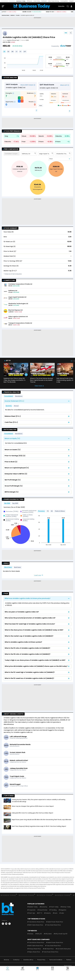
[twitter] (9, 924)
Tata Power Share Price (51, 952)
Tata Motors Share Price (36, 922)
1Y (16, 51)
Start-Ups (32, 913)
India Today (37, 1)
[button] (67, 968)
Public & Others (60, 511)
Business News (5, 15)
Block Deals (8, 567)
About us (6, 960)
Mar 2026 (7, 503)
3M (12, 51)
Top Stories (9, 796)
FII (48, 511)
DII (52, 511)
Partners (68, 960)
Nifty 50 (39, 934)
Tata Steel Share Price (54, 925)
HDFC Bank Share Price (36, 925)
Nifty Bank (48, 934)
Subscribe (61, 6)
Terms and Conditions (55, 960)
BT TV (8, 360)
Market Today (33, 907)
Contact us (16, 960)
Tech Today (54, 907)
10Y (25, 51)
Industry (48, 913)
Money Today (66, 907)
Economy (44, 907)
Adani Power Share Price (55, 922)
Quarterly (9, 406)
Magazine (63, 910)
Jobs (62, 913)
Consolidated (8, 396)
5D (8, 51)
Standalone (18, 396)
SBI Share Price (49, 949)
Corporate (32, 910)
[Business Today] (32, 6)
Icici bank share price (64, 949)
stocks (17, 15)
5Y (20, 51)
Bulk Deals (17, 567)
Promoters (41, 511)
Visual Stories (43, 910)
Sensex (31, 934)
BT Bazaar (29, 1)
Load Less (37, 575)
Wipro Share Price (34, 952)
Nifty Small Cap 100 (61, 934)
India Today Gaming (53, 1)
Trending (54, 910)
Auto (55, 913)
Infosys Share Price (35, 949)
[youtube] (6, 924)
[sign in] (71, 6)
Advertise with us (28, 960)
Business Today (20, 1)
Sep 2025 (15, 503)
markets (13, 15)
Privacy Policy (41, 960)
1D (4, 51)
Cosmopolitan (64, 1)
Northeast (44, 1)
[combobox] (39, 154)
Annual (16, 406)
